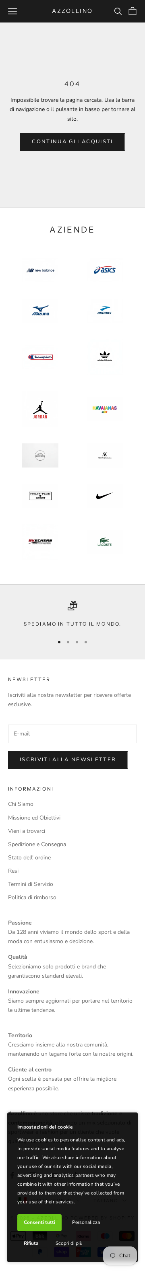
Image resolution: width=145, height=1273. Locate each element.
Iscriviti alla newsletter (68, 759)
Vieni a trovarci (26, 831)
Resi (13, 871)
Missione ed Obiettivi (34, 818)
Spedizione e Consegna (37, 844)
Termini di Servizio (30, 884)
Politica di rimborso (32, 897)
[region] (72, 614)
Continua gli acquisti (72, 141)
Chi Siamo (20, 804)
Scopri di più (69, 1243)
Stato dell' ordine (29, 857)
